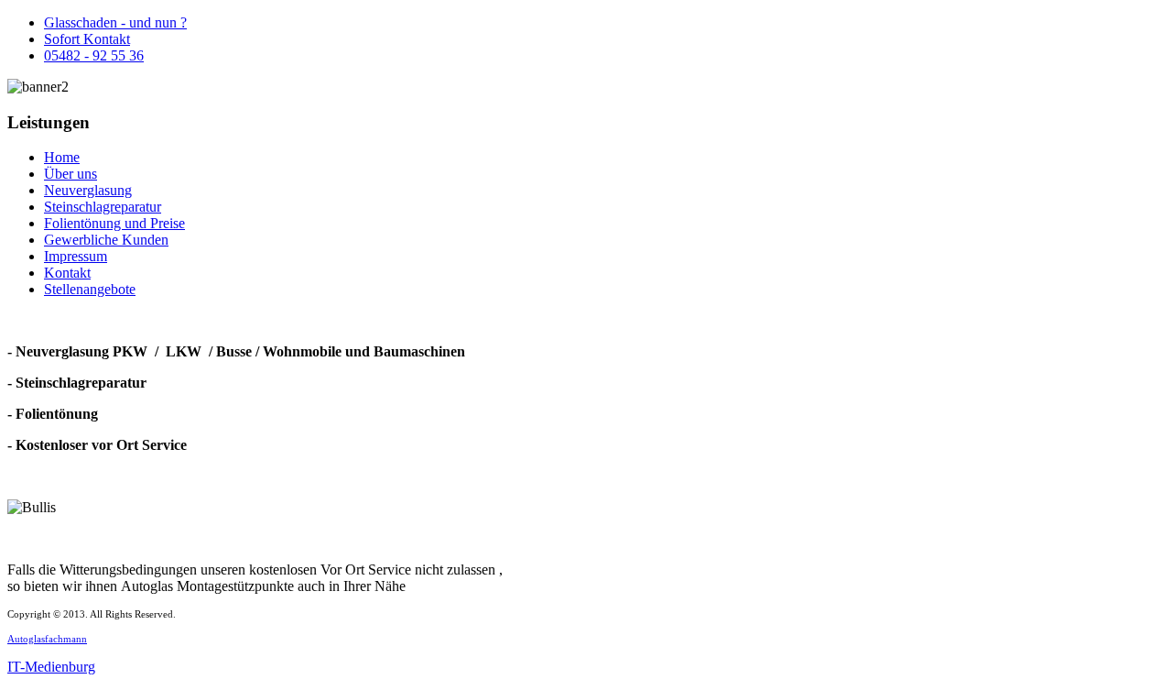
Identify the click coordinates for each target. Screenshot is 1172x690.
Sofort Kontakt (87, 39)
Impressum (75, 256)
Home (62, 157)
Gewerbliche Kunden (106, 239)
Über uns (70, 173)
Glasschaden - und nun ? (115, 22)
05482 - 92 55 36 (94, 55)
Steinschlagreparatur (102, 206)
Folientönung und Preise (114, 223)
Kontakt (67, 272)
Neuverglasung (88, 190)
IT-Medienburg (51, 666)
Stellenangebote (90, 289)
